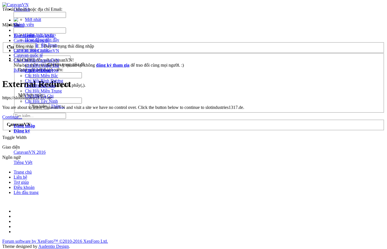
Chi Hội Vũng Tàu (42, 65)
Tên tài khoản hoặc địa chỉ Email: (32, 9)
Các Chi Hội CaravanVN (36, 60)
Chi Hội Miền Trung (43, 90)
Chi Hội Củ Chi (39, 96)
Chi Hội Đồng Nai (41, 70)
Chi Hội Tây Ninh (41, 101)
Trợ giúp (21, 182)
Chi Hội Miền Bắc (41, 75)
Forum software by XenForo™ (55, 241)
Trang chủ (23, 172)
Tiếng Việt (23, 162)
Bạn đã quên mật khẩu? (35, 35)
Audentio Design (53, 246)
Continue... (12, 117)
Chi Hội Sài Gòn (40, 85)
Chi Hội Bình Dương (44, 80)
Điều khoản (24, 187)
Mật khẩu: (11, 24)
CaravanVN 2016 (30, 152)
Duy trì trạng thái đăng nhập (68, 46)
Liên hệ (20, 177)
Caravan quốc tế (28, 55)
